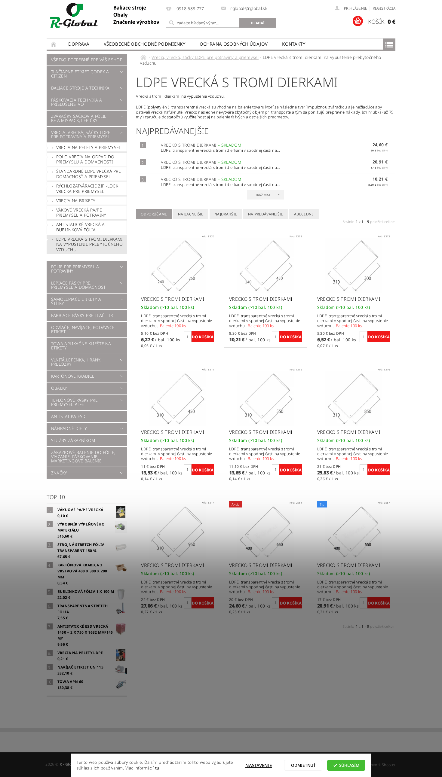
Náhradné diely (69, 428)
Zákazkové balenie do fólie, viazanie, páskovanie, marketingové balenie (83, 456)
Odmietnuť (303, 765)
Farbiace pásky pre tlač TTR (82, 315)
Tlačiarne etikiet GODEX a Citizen (80, 74)
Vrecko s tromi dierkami (201, 145)
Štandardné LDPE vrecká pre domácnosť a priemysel (88, 173)
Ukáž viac (262, 195)
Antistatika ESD (68, 416)
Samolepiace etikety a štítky (76, 301)
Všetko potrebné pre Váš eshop (86, 59)
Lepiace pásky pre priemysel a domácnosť (78, 285)
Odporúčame (154, 214)
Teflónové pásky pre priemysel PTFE (74, 402)
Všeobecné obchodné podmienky (144, 44)
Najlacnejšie (191, 214)
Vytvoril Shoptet (381, 764)
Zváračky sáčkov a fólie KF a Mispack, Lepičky (78, 118)
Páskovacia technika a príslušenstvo (76, 102)
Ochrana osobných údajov (234, 44)
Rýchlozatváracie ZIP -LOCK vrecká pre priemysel (87, 188)
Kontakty (293, 44)
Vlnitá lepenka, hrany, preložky (76, 362)
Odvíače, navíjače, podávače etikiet (83, 329)
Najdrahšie (225, 214)
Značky (59, 473)
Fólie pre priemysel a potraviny (75, 269)
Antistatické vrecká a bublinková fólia (80, 227)
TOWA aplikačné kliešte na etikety (81, 346)
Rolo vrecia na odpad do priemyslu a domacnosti (85, 159)
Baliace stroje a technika (80, 88)
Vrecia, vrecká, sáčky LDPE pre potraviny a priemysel (80, 134)
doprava (78, 44)
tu (157, 768)
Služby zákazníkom (73, 440)
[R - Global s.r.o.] (105, 16)
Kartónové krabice (72, 376)
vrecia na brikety (75, 200)
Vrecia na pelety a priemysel (88, 147)
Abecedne (304, 214)
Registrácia (384, 8)
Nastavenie (258, 765)
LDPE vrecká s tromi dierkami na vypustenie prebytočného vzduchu (89, 244)
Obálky (59, 388)
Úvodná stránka (54, 44)
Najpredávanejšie (265, 214)
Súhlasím (349, 765)
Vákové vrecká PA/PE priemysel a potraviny (81, 212)
